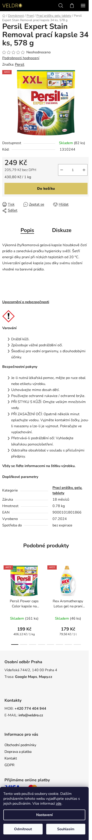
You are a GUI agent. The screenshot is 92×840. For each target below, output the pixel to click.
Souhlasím (65, 829)
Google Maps (26, 676)
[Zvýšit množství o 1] (84, 169)
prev (4, 581)
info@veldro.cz (31, 715)
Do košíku (46, 188)
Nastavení (44, 814)
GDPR (9, 765)
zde (58, 803)
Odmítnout (23, 829)
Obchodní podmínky (20, 745)
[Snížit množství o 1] (61, 169)
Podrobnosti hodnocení (20, 58)
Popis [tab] (27, 230)
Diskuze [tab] (61, 230)
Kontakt (10, 758)
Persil (19, 64)
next (87, 581)
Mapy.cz (45, 676)
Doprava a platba (17, 751)
